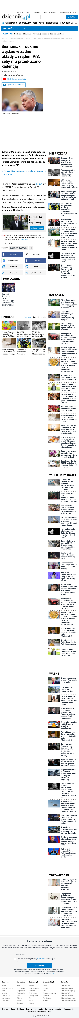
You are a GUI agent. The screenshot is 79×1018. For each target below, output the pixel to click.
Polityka (21, 28)
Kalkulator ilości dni (67, 988)
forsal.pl (28, 12)
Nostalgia (17, 34)
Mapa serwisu (69, 1009)
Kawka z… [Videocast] (41, 34)
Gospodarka (21, 991)
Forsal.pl (4, 993)
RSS (49, 1012)
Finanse (45, 988)
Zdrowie (19, 998)
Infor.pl (4, 986)
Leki (44, 991)
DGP (45, 12)
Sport (18, 995)
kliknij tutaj (51, 973)
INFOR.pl (20, 12)
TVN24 (39, 184)
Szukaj (73, 17)
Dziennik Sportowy (57, 34)
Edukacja (32, 991)
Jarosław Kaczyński (18, 248)
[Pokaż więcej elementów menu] (76, 23)
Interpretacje (6, 998)
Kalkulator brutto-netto (68, 998)
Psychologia (47, 998)
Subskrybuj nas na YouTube (16, 79)
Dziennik (4, 38)
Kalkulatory (65, 982)
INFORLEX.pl (37, 12)
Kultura (31, 1003)
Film (30, 998)
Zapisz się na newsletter (15, 85)
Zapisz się (39, 965)
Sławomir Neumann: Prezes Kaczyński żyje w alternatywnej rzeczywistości (8, 299)
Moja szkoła (33, 993)
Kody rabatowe (34, 988)
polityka (28, 38)
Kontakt (5, 1009)
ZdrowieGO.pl (53, 12)
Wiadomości (8, 28)
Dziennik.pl (21, 982)
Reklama (20, 1009)
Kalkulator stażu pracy (68, 991)
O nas (13, 1009)
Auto (18, 986)
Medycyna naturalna (49, 993)
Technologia (21, 988)
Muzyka (31, 1000)
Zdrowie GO (27, 34)
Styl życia (46, 1000)
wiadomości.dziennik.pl (16, 38)
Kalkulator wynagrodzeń (68, 1000)
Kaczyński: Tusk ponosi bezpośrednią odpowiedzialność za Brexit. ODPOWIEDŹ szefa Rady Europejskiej (37, 220)
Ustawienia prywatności (37, 1012)
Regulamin (38, 1009)
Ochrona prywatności (53, 1009)
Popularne (27, 317)
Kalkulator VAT (65, 993)
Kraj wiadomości (39, 317)
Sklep (74, 12)
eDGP (3, 991)
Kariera (29, 1009)
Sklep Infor (5, 1000)
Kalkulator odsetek (67, 995)
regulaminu (41, 959)
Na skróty (5, 982)
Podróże (19, 1000)
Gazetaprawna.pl (7, 988)
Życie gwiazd (33, 995)
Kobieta (31, 986)
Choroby (46, 995)
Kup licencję (24, 239)
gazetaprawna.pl (65, 12)
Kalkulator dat (65, 986)
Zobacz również (37, 228)
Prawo (45, 986)
